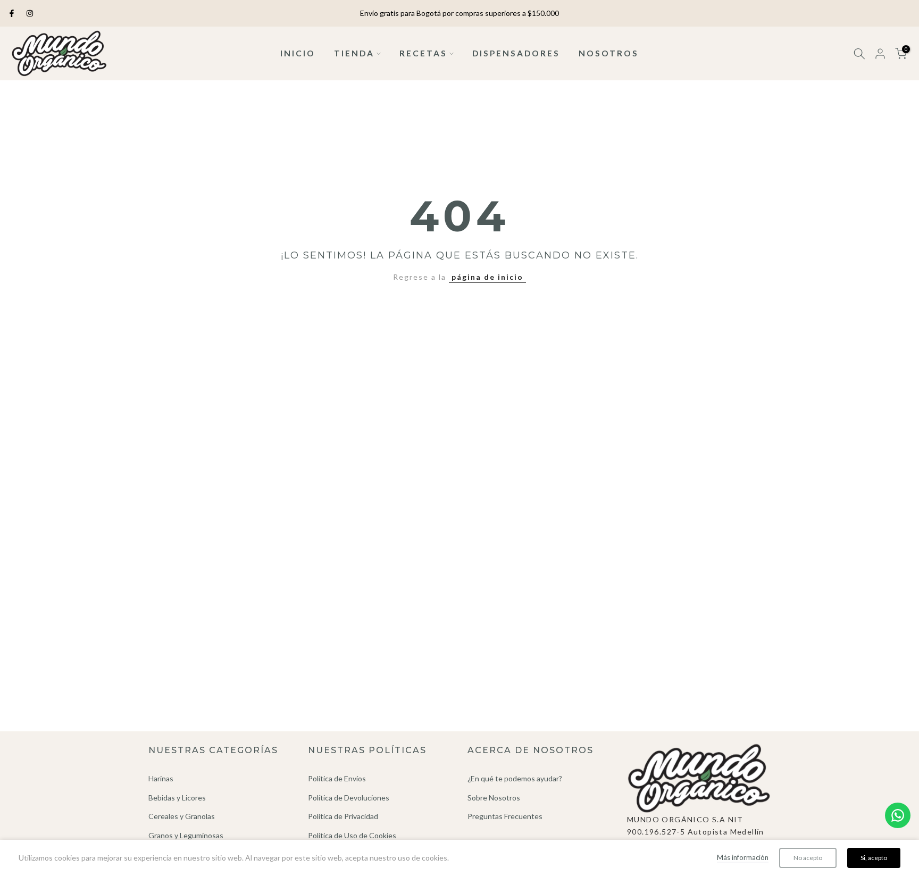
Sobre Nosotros (493, 797)
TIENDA (354, 53)
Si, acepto (873, 858)
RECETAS (423, 53)
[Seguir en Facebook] (11, 13)
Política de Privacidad (343, 816)
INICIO (297, 53)
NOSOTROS (609, 53)
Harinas (160, 778)
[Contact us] (897, 815)
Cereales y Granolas (181, 816)
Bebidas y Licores (177, 797)
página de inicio (487, 276)
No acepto (807, 858)
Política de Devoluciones (348, 797)
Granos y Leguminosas (185, 835)
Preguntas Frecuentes (504, 816)
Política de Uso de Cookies (352, 835)
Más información (742, 857)
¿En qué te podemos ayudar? (514, 778)
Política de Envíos (337, 778)
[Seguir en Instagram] (30, 13)
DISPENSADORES (516, 53)
